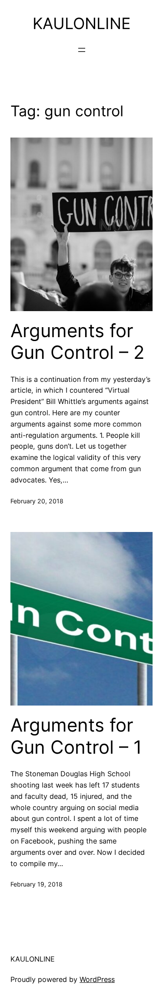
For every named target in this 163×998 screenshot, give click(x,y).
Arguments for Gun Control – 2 (77, 341)
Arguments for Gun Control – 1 (76, 736)
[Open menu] (82, 50)
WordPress (97, 979)
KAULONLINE (82, 23)
